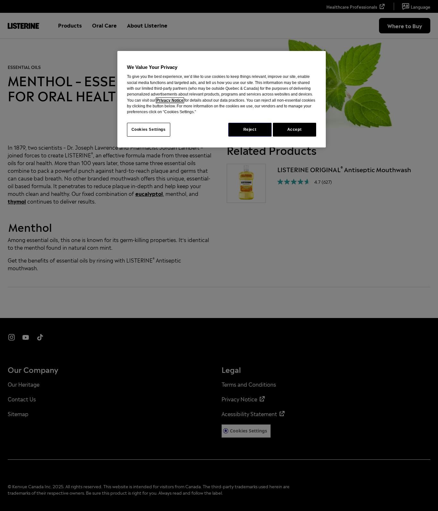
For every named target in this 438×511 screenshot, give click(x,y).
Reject (250, 129)
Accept (294, 129)
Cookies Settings (148, 129)
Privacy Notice (169, 100)
